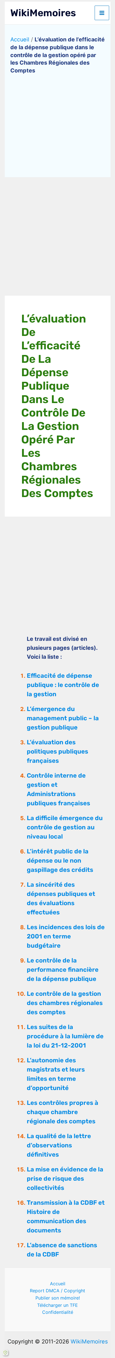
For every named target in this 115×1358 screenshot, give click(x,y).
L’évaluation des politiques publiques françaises (57, 751)
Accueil (19, 39)
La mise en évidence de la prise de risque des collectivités (65, 1179)
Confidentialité (57, 1312)
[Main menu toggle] (102, 13)
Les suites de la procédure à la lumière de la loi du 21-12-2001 (65, 1036)
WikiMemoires (43, 13)
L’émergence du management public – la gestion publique (63, 718)
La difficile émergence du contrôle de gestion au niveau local (65, 827)
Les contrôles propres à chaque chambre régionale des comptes (62, 1112)
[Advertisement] (57, 236)
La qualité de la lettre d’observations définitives (59, 1145)
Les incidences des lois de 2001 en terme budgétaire (66, 936)
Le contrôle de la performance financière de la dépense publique (63, 970)
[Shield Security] (5, 1352)
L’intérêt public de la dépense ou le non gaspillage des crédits (60, 861)
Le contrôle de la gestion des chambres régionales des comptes (65, 1003)
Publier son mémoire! (57, 1298)
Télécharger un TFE (57, 1305)
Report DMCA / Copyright (57, 1290)
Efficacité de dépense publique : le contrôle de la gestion (63, 685)
